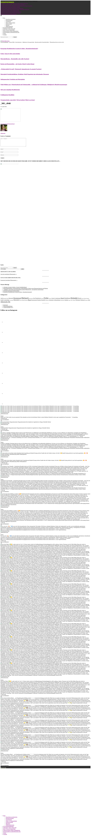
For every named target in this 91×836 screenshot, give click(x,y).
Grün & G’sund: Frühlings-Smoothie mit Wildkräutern (12, 8)
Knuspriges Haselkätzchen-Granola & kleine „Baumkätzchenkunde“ (15, 9)
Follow (2, 416)
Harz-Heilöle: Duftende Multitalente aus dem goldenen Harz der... (14, 3)
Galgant (50, 298)
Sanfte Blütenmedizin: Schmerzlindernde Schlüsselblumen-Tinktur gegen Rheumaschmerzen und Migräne (25, 288)
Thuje (71, 300)
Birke (7, 298)
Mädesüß (23, 300)
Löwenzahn (11, 300)
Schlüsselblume (57, 300)
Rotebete (39, 300)
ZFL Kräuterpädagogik (7, 27)
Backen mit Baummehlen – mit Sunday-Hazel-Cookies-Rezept (17, 64)
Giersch (53, 298)
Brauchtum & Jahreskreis (10, 19)
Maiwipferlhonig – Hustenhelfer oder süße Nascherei (15, 59)
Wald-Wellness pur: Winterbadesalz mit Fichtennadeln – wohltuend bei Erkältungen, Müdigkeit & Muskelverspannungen (34, 84)
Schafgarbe (51, 300)
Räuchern (7, 25)
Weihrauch (82, 300)
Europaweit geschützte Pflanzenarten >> (9, 280)
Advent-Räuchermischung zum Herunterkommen (11, 11)
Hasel (62, 298)
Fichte (46, 298)
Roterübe (43, 300)
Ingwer (82, 298)
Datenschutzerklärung (7, 306)
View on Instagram (5, 419)
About (4, 33)
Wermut (86, 300)
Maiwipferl (16, 300)
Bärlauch (25, 298)
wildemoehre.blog (4, 413)
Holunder (74, 298)
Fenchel (42, 298)
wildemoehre (3, 133)
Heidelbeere (67, 298)
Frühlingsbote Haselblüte (7, 95)
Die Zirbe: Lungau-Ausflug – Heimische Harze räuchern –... (13, 4)
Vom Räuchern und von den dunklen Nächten (10, 7)
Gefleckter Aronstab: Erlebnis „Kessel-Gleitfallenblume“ (15, 287)
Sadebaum (47, 300)
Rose (29, 300)
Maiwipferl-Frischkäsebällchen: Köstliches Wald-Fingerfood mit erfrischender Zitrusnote (25, 74)
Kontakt (5, 34)
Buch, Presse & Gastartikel (8, 29)
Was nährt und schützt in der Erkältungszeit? (10, 10)
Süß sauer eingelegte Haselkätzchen (10, 89)
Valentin (74, 300)
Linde (2, 300)
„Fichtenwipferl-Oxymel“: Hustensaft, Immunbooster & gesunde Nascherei (16, 5)
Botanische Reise (9, 20)
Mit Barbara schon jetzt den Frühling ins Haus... (11, 13)
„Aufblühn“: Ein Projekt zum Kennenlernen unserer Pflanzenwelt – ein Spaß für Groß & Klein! (23, 289)
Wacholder (78, 300)
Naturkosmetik (9, 23)
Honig (79, 298)
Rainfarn (26, 300)
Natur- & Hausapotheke (10, 22)
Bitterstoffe (11, 298)
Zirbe (89, 300)
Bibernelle (4, 298)
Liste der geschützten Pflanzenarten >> (9, 274)
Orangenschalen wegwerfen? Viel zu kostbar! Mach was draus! (18, 100)
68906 (2, 269)
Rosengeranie (34, 300)
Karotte (85, 298)
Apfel (2, 298)
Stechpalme (62, 300)
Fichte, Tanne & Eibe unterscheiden (10, 53)
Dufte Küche (31, 298)
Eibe (34, 298)
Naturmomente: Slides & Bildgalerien (10, 31)
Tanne (69, 300)
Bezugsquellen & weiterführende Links (11, 32)
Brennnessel (17, 298)
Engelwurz (38, 298)
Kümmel (87, 298)
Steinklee (66, 300)
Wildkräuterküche (9, 26)
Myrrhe (20, 300)
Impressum (5, 305)
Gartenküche (8, 21)
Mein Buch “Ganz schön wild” (9, 28)
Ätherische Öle (5, 302)
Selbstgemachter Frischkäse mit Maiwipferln (13, 79)
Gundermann (57, 298)
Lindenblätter (6, 300)
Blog (4, 18)
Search (15, 37)
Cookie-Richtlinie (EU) (8, 307)
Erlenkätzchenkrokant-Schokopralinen (9, 14)
